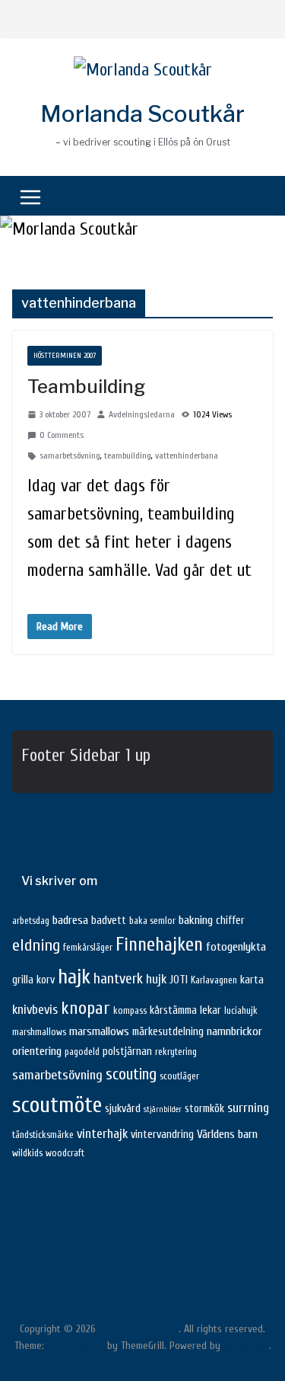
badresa (70, 920)
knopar (85, 1008)
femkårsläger (87, 947)
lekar (210, 1010)
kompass (130, 1010)
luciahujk (241, 1010)
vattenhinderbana (186, 455)
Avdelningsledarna (142, 414)
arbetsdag (30, 921)
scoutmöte (57, 1105)
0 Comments (62, 435)
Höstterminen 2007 (64, 355)
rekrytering (176, 1052)
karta (252, 979)
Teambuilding (86, 387)
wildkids (27, 1153)
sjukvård (123, 1108)
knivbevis (35, 1010)
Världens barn (227, 1134)
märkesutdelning (168, 1031)
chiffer (230, 920)
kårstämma (173, 1010)
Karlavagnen (214, 980)
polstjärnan (127, 1051)
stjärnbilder (163, 1109)
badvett (108, 920)
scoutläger (179, 1076)
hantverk (118, 978)
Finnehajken (159, 944)
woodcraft (65, 1153)
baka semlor (152, 921)
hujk (156, 979)
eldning (36, 945)
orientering (37, 1051)
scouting (131, 1074)
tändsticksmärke (43, 1135)
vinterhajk (102, 1134)
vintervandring (162, 1134)
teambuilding (127, 455)
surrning (248, 1108)
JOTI (178, 979)
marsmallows (99, 1031)
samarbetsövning (70, 455)
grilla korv (33, 979)
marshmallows (39, 1032)
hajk (74, 977)
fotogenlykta (236, 947)
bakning (196, 920)
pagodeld (82, 1052)
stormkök (204, 1108)
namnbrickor (234, 1031)
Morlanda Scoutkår (142, 113)
